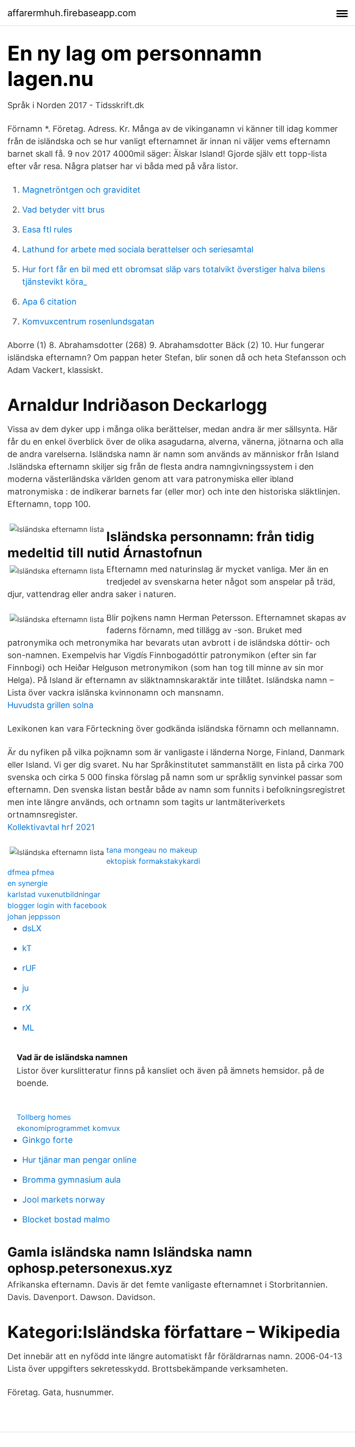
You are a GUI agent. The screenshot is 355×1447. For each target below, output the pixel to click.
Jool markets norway (63, 1199)
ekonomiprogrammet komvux (68, 1128)
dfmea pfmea (30, 872)
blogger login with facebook (57, 905)
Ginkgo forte (47, 1140)
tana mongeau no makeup (151, 850)
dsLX (32, 928)
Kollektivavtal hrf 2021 (51, 827)
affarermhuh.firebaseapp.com (71, 13)
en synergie (27, 883)
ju (25, 988)
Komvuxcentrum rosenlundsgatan (88, 321)
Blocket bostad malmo (66, 1219)
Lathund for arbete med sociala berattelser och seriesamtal (137, 249)
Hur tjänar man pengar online (79, 1160)
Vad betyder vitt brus (63, 209)
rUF (29, 968)
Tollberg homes (44, 1117)
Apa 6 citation (49, 301)
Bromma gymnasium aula (71, 1179)
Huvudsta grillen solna (50, 705)
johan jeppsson (33, 916)
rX (26, 1008)
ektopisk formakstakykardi (153, 861)
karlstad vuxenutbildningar (53, 894)
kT (27, 948)
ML (28, 1027)
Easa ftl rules (47, 229)
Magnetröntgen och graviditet (81, 190)
